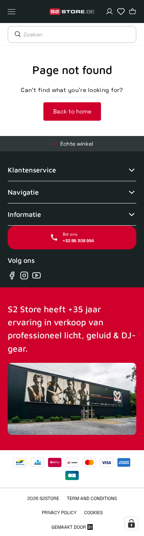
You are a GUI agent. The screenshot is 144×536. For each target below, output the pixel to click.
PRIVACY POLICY (59, 513)
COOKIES (93, 513)
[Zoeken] (15, 34)
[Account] (109, 11)
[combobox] (79, 34)
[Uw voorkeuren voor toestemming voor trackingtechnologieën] (131, 523)
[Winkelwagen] (132, 11)
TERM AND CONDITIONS (92, 498)
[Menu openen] (13, 11)
